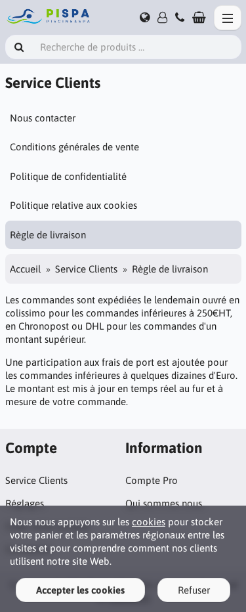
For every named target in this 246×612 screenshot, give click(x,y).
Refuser (194, 590)
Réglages (24, 503)
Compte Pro (151, 480)
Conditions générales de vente (74, 146)
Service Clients (86, 268)
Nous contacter (42, 117)
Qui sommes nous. (164, 503)
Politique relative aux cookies (73, 205)
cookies (148, 521)
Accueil (25, 268)
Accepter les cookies (80, 590)
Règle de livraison (48, 234)
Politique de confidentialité (68, 176)
